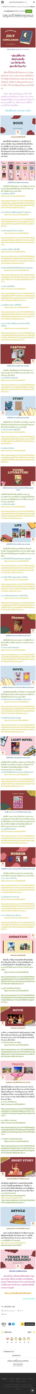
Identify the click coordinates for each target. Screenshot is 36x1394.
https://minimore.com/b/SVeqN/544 (13, 432)
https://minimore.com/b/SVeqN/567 (13, 899)
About (12, 1381)
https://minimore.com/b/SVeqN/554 (13, 252)
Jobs (23, 1381)
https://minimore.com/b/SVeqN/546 (16, 233)
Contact (18, 1381)
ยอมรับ (29, 11)
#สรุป (13, 1306)
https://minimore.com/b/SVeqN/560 (13, 650)
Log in (19, 1364)
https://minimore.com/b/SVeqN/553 (13, 507)
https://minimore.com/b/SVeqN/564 (16, 702)
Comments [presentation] (8, 1351)
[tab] (9, 1351)
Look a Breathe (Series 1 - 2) (17, 2)
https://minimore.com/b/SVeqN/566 (13, 881)
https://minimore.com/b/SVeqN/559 (13, 289)
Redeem (30, 1378)
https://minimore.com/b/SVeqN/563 (16, 720)
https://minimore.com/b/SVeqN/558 (16, 561)
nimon (21, 1310)
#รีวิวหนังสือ (7, 1306)
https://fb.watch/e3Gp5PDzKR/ (11, 1198)
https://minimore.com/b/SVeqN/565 (16, 774)
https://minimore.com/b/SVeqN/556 (13, 831)
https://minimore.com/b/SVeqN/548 (13, 450)
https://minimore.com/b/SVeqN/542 (16, 270)
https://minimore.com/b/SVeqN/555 (17, 307)
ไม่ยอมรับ (18, 15)
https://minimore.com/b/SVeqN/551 (13, 196)
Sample (24, 1378)
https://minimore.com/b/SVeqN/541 (13, 380)
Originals (11, 1378)
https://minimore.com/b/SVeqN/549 (16, 214)
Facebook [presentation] (16, 1356)
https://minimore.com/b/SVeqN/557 (16, 328)
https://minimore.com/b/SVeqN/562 (16, 598)
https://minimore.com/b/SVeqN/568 (16, 918)
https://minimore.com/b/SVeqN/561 (16, 579)
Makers (6, 2)
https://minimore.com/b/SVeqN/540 (13, 1243)
